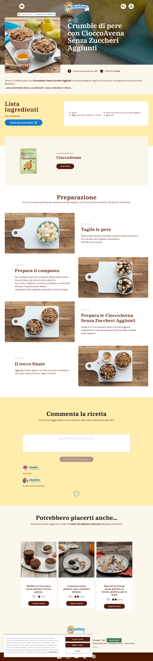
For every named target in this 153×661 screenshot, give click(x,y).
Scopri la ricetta (38, 603)
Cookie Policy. (53, 652)
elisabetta (34, 479)
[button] (22, 6)
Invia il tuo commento (76, 459)
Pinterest (94, 657)
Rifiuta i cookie (77, 645)
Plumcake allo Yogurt (100, 643)
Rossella (33, 467)
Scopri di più (65, 166)
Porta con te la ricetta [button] (22, 122)
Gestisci (77, 651)
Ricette (20, 14)
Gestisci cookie (114, 640)
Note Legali (95, 640)
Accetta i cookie (77, 639)
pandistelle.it (93, 647)
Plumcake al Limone (116, 643)
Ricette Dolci (28, 14)
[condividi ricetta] (76, 20)
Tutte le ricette (129, 643)
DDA (103, 640)
